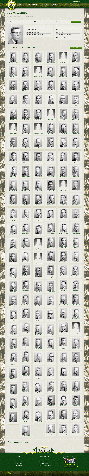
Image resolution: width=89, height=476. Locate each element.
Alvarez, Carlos (38, 62)
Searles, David (76, 363)
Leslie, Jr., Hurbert (38, 277)
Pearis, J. (63, 333)
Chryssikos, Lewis (38, 119)
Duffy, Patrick (13, 176)
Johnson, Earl (76, 247)
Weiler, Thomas (63, 420)
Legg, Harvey (63, 276)
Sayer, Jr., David (38, 363)
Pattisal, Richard (25, 333)
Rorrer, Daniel (25, 361)
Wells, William (38, 421)
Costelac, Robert (76, 133)
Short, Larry (51, 377)
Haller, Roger (26, 219)
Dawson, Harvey (13, 162)
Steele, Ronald (25, 405)
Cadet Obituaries (19, 460)
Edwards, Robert (63, 176)
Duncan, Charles (26, 176)
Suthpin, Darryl (38, 407)
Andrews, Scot (75, 62)
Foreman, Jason (63, 190)
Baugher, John (13, 90)
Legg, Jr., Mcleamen (75, 276)
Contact (44, 467)
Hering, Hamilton (51, 233)
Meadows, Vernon (25, 318)
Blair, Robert (38, 90)
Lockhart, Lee (25, 290)
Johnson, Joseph (13, 249)
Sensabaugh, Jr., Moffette (25, 376)
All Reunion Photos (44, 458)
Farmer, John (76, 176)
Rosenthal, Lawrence (13, 363)
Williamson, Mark (26, 435)
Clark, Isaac (63, 119)
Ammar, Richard (51, 62)
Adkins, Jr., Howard (13, 62)
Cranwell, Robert (26, 147)
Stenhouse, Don (50, 405)
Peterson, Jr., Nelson (76, 333)
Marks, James (13, 291)
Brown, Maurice (13, 105)
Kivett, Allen (76, 261)
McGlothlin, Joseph (13, 306)
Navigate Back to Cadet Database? (19, 442)
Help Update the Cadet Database (44, 465)
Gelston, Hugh (50, 204)
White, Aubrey (13, 422)
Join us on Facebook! (69, 457)
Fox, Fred (76, 190)
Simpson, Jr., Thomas (13, 379)
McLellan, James (51, 306)
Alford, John (26, 62)
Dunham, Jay (51, 176)
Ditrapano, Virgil (76, 162)
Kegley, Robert (25, 261)
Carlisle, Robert (63, 105)
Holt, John (25, 247)
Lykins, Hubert (63, 290)
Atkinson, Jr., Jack (38, 76)
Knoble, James (25, 276)
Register (80, 1)
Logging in (30, 22)
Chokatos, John (25, 119)
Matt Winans (31, 474)
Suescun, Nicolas (76, 405)
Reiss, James (25, 347)
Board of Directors (19, 461)
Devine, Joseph (63, 162)
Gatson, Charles (38, 204)
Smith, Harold (25, 391)
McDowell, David (76, 304)
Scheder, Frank (50, 363)
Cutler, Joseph (63, 147)
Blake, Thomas (50, 90)
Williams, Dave (50, 434)
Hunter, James (63, 247)
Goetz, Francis (63, 204)
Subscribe (77, 467)
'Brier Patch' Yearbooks (44, 460)
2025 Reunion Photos (44, 456)
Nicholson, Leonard (50, 320)
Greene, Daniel (75, 204)
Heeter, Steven (63, 219)
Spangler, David (38, 393)
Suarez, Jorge (63, 405)
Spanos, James (13, 394)
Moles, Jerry (63, 318)
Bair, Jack (51, 76)
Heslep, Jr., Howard (63, 233)
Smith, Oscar (63, 391)
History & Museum (19, 463)
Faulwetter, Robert (25, 190)
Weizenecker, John (75, 420)
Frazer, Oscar (13, 204)
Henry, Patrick (25, 233)
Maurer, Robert (38, 291)
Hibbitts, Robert (76, 233)
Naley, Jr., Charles (38, 320)
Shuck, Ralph (63, 377)
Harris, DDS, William (38, 219)
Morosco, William (76, 318)
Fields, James (51, 190)
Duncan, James (38, 176)
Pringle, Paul (38, 334)
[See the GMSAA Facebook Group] (70, 460)
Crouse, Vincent (38, 147)
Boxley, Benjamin (76, 90)
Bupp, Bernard (38, 105)
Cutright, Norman (76, 147)
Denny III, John (38, 162)
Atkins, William (25, 76)
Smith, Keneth (50, 391)
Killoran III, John (51, 261)
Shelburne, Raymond (38, 377)
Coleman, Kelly (13, 133)
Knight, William (38, 263)
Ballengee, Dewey (63, 76)
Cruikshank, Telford (50, 147)
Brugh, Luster (26, 105)
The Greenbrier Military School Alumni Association (27, 472)
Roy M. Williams (29, 16)
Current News (19, 458)
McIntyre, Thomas (38, 306)
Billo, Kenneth (25, 90)
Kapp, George (38, 249)
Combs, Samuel (50, 133)
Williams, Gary (63, 434)
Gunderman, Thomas (13, 219)
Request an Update (76, 22)
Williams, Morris (76, 434)
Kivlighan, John (13, 263)
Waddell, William (51, 420)
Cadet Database (17, 16)
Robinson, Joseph (38, 348)
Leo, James (13, 277)
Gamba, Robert (25, 204)
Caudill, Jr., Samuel (76, 105)
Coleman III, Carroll (25, 133)
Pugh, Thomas (50, 334)
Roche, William (50, 348)
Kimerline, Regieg (63, 261)
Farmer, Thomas (13, 190)
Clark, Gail (50, 119)
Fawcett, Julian (38, 190)
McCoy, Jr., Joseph (51, 291)
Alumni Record (19, 465)
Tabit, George (13, 408)
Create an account (60, 22)
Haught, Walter (50, 219)
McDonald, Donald (63, 304)
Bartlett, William (76, 76)
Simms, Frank (76, 377)
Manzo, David (76, 290)
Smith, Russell (76, 391)
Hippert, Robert (13, 234)
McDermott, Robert (25, 304)
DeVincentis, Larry (50, 162)
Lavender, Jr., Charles (51, 276)
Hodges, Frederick (38, 234)
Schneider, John (63, 363)
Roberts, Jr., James (13, 348)
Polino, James (13, 334)
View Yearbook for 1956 (76, 48)
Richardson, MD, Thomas (63, 347)
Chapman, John (13, 119)
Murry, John (13, 320)
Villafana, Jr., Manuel (26, 420)
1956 (23, 16)
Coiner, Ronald (75, 119)
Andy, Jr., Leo (13, 76)
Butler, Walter (50, 105)
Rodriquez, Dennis (75, 348)
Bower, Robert (63, 90)
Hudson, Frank (50, 247)
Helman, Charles (76, 219)
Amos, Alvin (63, 62)
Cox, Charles (13, 147)
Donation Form (19, 467)
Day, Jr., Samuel (25, 162)
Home (11, 16)
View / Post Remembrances (44, 461)
